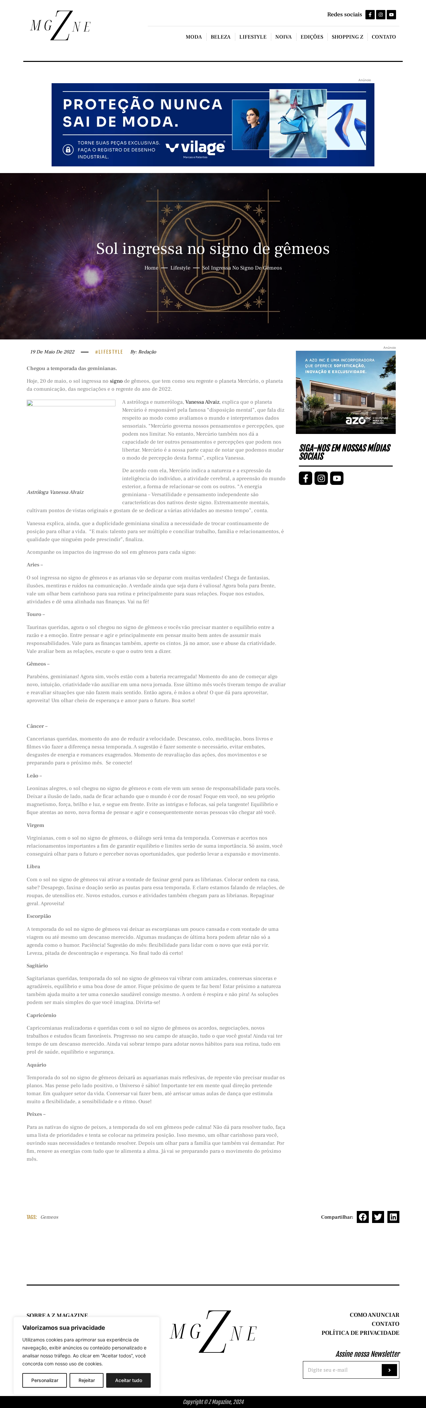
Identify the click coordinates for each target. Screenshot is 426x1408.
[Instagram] (380, 14)
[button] (363, 1217)
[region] (86, 1356)
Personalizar (44, 1380)
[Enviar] (389, 1370)
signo (116, 381)
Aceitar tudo (128, 1380)
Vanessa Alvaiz (202, 402)
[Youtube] (391, 14)
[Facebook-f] (370, 14)
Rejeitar (87, 1380)
